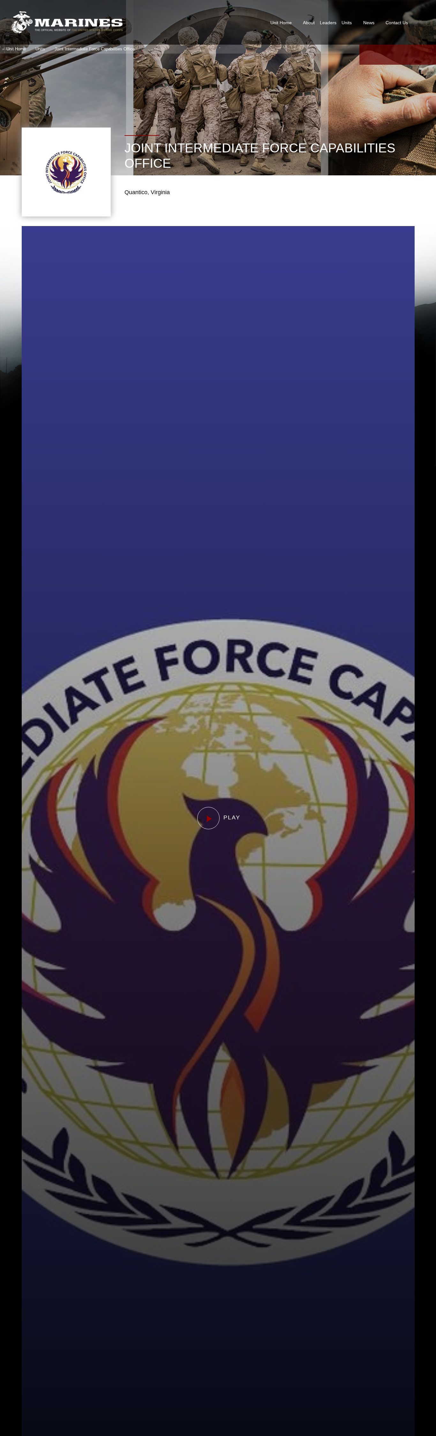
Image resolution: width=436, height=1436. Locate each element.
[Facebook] (367, 55)
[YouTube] (397, 55)
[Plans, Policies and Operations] (67, 22)
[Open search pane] (420, 22)
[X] (382, 55)
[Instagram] (413, 55)
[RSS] (428, 55)
